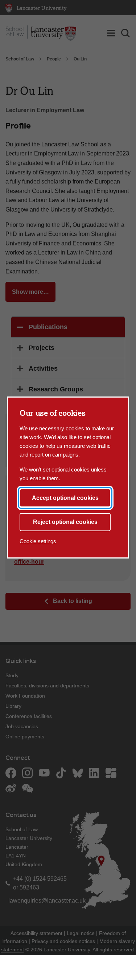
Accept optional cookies (65, 498)
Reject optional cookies (65, 522)
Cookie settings (38, 541)
